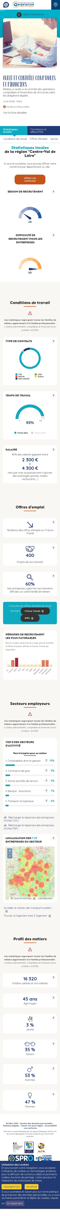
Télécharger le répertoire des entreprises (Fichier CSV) (29, 819)
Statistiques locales (10, 130)
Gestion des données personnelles (36, 1123)
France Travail (32, 611)
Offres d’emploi (38, 138)
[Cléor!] (6, 4)
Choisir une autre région (32, 1126)
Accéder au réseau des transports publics (28, 907)
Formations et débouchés (38, 130)
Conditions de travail (15, 138)
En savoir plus (15, 1203)
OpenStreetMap (22, 898)
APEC (27, 618)
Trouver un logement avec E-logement (25, 915)
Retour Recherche (33, 14)
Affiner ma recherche (30, 179)
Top (53, 1212)
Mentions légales (11, 1126)
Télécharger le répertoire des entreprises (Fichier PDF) (29, 827)
